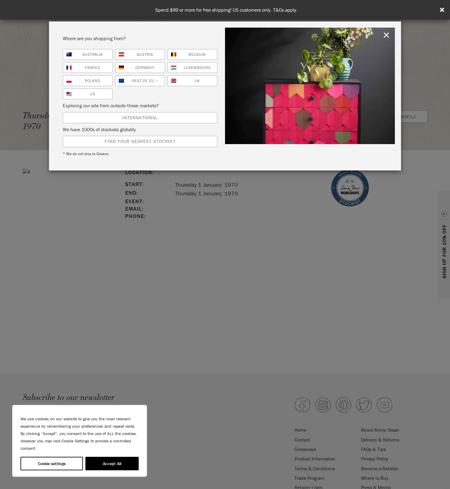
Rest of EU (145, 80)
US (92, 94)
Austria (145, 54)
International (140, 117)
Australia (92, 54)
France (93, 67)
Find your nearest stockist (140, 141)
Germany (145, 67)
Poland (92, 80)
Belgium (197, 54)
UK (197, 80)
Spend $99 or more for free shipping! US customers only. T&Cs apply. (226, 10)
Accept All (112, 463)
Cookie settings (52, 463)
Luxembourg (197, 67)
